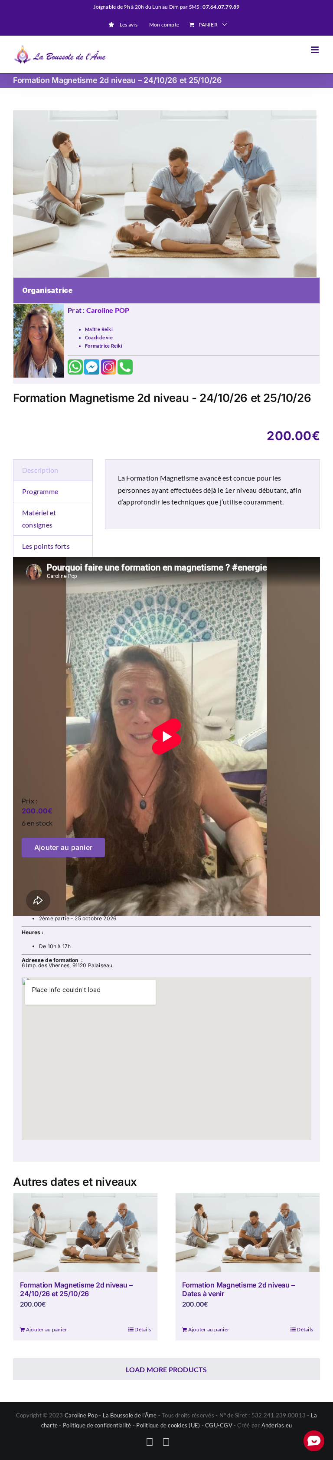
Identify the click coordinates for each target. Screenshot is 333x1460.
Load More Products (166, 1369)
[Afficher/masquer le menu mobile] (315, 49)
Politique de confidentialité (97, 1425)
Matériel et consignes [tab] (39, 518)
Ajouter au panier (63, 847)
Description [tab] (40, 470)
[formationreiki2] (166, 193)
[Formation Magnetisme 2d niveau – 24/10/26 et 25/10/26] (85, 1232)
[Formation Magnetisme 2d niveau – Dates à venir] (248, 1232)
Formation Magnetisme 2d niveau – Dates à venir (238, 1289)
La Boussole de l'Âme (130, 1415)
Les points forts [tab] (46, 546)
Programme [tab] (40, 491)
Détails (142, 1329)
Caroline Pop (81, 1415)
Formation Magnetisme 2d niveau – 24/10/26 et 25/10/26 (76, 1289)
